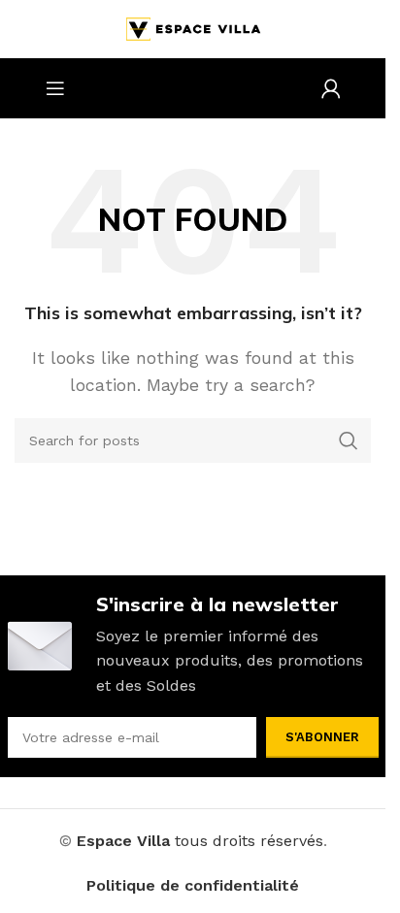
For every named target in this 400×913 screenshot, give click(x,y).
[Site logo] (193, 27)
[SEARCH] (348, 440)
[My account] (331, 88)
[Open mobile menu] (55, 88)
